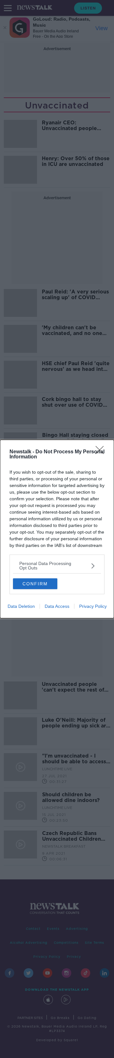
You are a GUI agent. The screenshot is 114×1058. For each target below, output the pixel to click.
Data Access (57, 606)
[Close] (102, 452)
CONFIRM (35, 583)
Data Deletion (21, 606)
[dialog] (57, 529)
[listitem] (57, 565)
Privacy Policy (93, 606)
